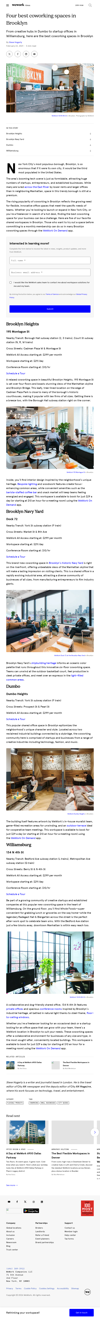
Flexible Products (15, 1103)
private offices (14, 1008)
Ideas (27, 5)
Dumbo (9, 145)
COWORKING (34, 1103)
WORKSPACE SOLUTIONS (60, 1149)
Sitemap (75, 1288)
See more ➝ (11, 1185)
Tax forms (69, 1239)
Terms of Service (52, 294)
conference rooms (51, 1008)
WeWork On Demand (55, 230)
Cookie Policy (30, 1288)
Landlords (40, 1231)
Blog (8, 1246)
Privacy (9, 1288)
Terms (18, 1288)
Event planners (42, 1239)
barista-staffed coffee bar (21, 492)
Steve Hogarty (15, 42)
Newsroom (11, 1242)
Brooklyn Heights (14, 133)
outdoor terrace (76, 825)
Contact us (70, 1228)
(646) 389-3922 (15, 1268)
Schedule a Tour (15, 373)
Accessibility (63, 1288)
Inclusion (10, 1235)
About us (10, 1231)
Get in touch (81, 1312)
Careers (10, 1239)
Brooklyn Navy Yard (15, 139)
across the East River (36, 187)
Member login (71, 1231)
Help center (70, 1235)
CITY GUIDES (63, 1103)
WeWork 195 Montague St (76, 472)
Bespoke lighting (27, 484)
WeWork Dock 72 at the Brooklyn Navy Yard (69, 655)
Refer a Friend (42, 1235)
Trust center (12, 1249)
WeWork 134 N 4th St (59, 116)
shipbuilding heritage (43, 663)
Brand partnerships (44, 1242)
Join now (79, 5)
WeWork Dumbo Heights (76, 814)
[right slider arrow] (95, 1132)
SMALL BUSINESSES (48, 1103)
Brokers (39, 1228)
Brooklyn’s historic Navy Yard (66, 562)
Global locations (13, 1228)
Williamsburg (12, 150)
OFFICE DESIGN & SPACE (15, 1149)
